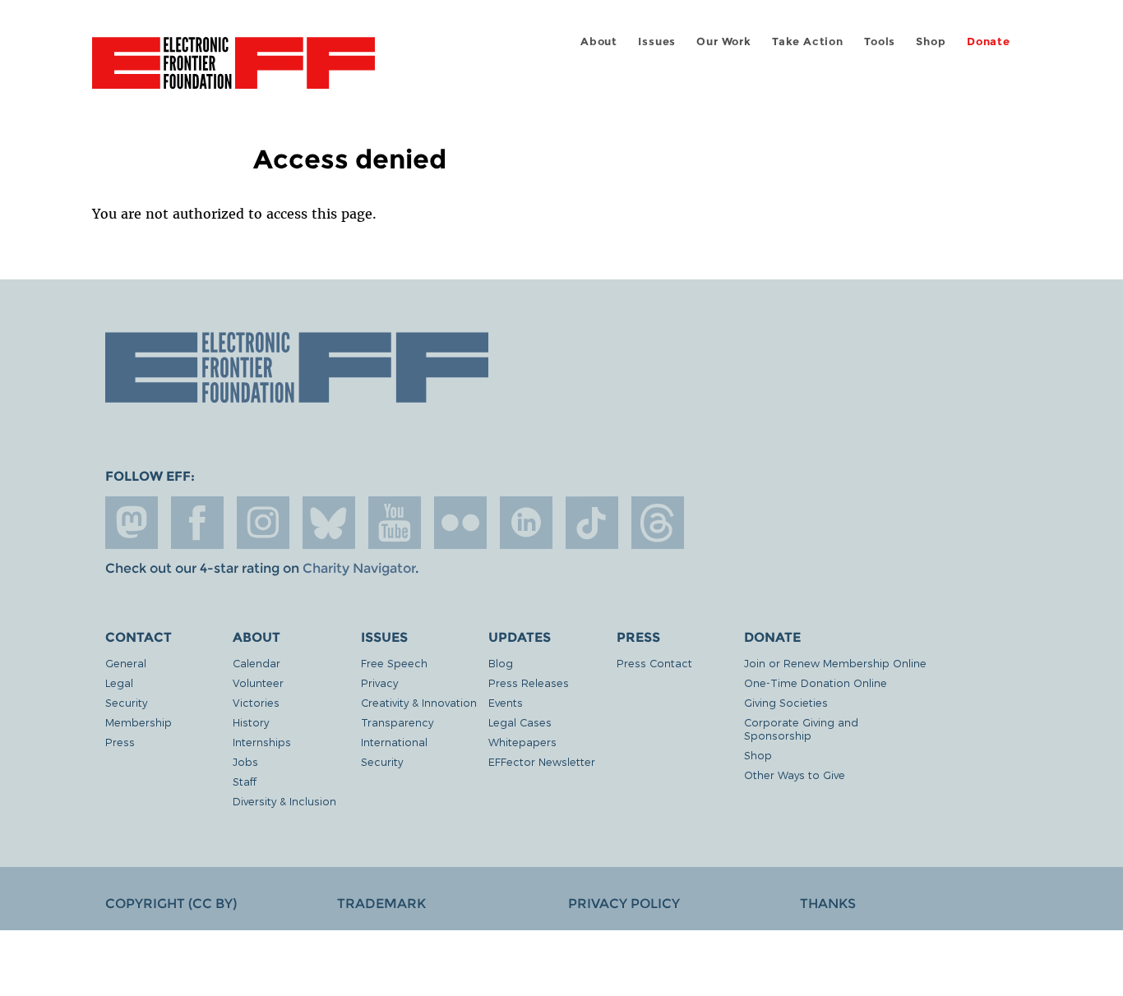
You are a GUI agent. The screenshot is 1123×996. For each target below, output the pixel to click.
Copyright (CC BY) (171, 903)
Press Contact (654, 663)
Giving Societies (786, 702)
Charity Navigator (359, 568)
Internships (262, 741)
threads (657, 522)
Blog (500, 663)
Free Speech (394, 663)
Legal (119, 682)
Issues (657, 41)
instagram (263, 522)
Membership (138, 722)
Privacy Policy (624, 903)
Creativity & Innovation (419, 702)
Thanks (828, 903)
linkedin (526, 522)
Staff (244, 781)
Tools (879, 41)
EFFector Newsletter (541, 761)
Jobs (245, 761)
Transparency (397, 722)
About (598, 41)
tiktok (592, 522)
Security (126, 702)
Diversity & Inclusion (284, 801)
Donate (988, 41)
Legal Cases (520, 722)
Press (120, 741)
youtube (394, 522)
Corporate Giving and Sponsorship (801, 728)
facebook (197, 522)
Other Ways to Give (794, 774)
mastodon (131, 522)
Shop (930, 41)
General (125, 663)
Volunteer (258, 682)
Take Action (807, 41)
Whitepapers (522, 741)
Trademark (381, 903)
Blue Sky (329, 522)
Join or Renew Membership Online (835, 663)
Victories (256, 702)
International (394, 741)
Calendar (256, 663)
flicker (460, 522)
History (251, 722)
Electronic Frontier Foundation (233, 72)
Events (505, 702)
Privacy (379, 682)
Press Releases (528, 682)
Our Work (723, 41)
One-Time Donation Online (815, 682)
